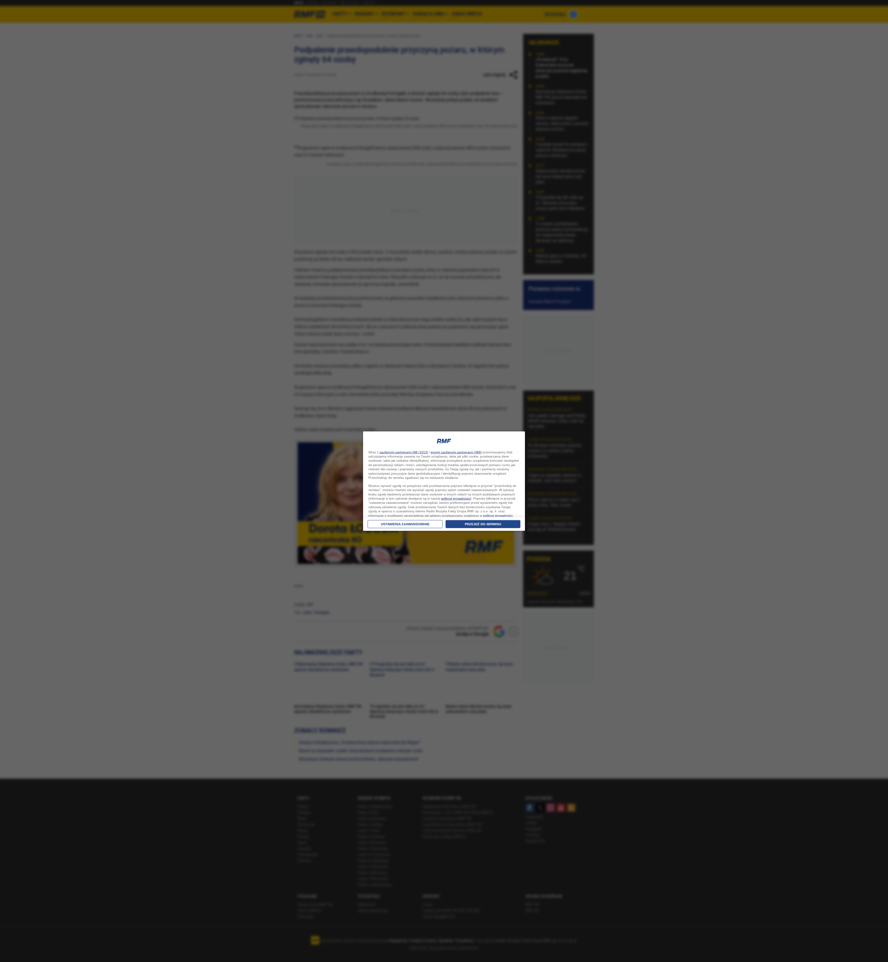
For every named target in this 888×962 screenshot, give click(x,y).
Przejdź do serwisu (483, 524)
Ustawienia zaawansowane (405, 524)
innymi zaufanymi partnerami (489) (456, 452)
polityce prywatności (455, 498)
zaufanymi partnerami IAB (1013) (403, 452)
